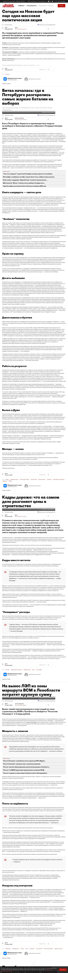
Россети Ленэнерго (31, 722)
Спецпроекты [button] (32, 5)
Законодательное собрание (58, 479)
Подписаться (33, 1)
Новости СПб (34, 479)
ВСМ (27, 948)
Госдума (7, 479)
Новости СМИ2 (6, 83)
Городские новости (14, 479)
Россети (22, 948)
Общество (4, 481)
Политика (49, 479)
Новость (7, 669)
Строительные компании (16, 669)
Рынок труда (39, 669)
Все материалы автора (20, 29)
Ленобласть (32, 948)
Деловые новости (41, 479)
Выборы (10, 481)
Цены (33, 669)
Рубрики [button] (21, 5)
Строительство (27, 669)
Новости (7, 74)
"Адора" (37, 554)
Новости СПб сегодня (24, 479)
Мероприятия (43, 5)
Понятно (62, 969)
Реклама (51, 5)
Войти (61, 5)
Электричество (15, 948)
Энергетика (8, 948)
